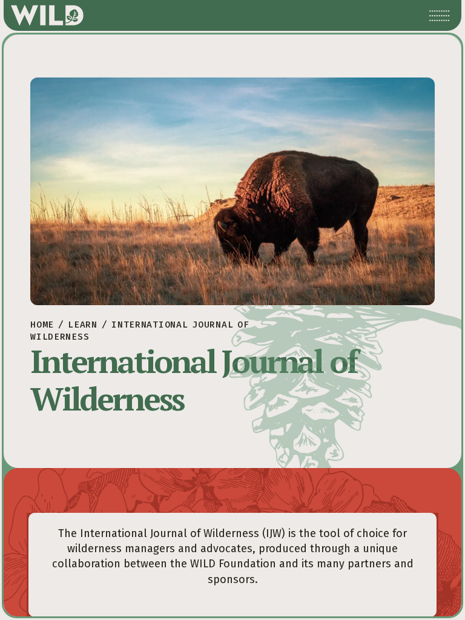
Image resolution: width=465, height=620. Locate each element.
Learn (82, 324)
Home (42, 324)
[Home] (47, 15)
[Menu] (439, 15)
